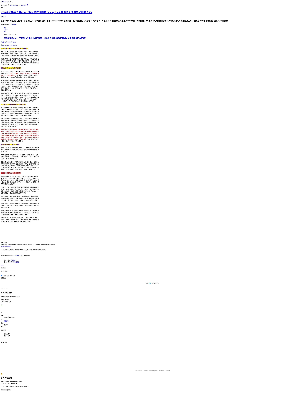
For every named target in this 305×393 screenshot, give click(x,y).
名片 (5, 31)
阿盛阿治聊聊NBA (6, 246)
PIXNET (140, 370)
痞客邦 (17, 255)
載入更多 (3, 268)
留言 (21, 255)
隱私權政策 (161, 370)
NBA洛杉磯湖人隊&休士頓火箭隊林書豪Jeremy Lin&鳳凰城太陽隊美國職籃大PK (46, 12)
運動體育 (13, 24)
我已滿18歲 (4, 389)
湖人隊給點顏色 (14, 262)
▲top (2, 264)
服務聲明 (168, 370)
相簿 (5, 27)
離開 (9, 389)
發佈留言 (3, 277)
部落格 (6, 29)
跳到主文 (3, 16)
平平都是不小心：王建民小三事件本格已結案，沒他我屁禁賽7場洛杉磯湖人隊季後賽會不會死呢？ (45, 38)
